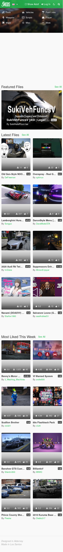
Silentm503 (10, 471)
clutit (38, 425)
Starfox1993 (10, 316)
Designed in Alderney (12, 541)
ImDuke (8, 269)
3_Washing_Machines (15, 379)
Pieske (8, 518)
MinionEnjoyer (42, 269)
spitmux (40, 177)
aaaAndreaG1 (42, 316)
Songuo (8, 223)
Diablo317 (40, 518)
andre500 (40, 379)
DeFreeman (10, 177)
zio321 (8, 425)
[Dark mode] (54, 4)
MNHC (39, 471)
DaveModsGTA (43, 223)
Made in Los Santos (11, 544)
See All (58, 86)
